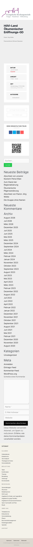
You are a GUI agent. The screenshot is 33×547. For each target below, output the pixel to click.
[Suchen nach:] (16, 161)
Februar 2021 (9, 336)
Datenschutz (16, 540)
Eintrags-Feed (10, 367)
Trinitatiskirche (6, 511)
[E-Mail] (22, 132)
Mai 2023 (8, 279)
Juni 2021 (8, 330)
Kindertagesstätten (7, 522)
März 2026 (8, 224)
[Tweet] (14, 132)
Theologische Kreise (7, 461)
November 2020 (11, 343)
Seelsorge (4, 478)
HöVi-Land (5, 494)
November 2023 (11, 262)
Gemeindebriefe (6, 463)
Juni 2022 (8, 301)
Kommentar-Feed (11, 371)
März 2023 (8, 285)
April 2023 (8, 282)
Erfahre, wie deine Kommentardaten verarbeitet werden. (14, 436)
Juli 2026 (8, 221)
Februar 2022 (10, 307)
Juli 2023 (8, 275)
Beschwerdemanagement (9, 520)
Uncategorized (10, 355)
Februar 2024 (10, 256)
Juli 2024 (8, 250)
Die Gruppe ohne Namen (14, 200)
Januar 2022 (9, 311)
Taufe (3, 469)
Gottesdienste (5, 454)
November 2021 (11, 317)
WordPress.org (10, 374)
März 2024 (8, 253)
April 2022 (8, 304)
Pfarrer (4, 518)
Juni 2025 (8, 234)
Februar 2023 (10, 288)
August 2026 (9, 218)
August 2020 (9, 346)
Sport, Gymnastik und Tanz (9, 503)
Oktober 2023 (10, 266)
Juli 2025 (8, 230)
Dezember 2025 (11, 227)
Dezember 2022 (11, 291)
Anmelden (8, 364)
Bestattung (5, 476)
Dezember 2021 (11, 314)
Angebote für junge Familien (9, 498)
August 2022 (9, 295)
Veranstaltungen (6, 487)
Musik (3, 505)
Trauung (4, 474)
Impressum (9, 540)
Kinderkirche (5, 456)
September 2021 (11, 323)
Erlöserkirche (5, 514)
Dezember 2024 (11, 243)
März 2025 (8, 240)
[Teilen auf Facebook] (10, 132)
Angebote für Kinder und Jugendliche (12, 496)
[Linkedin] (18, 132)
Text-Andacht (5, 458)
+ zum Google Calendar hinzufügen (17, 110)
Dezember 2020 (11, 339)
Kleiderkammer (6, 492)
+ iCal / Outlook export (17, 115)
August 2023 (9, 272)
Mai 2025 (8, 237)
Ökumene (4, 489)
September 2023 (11, 269)
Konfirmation (5, 472)
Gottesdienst (15, 97)
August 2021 (9, 327)
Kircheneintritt (5, 480)
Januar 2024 (9, 259)
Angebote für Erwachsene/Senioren (11, 500)
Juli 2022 (8, 298)
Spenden (4, 525)
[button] (15, 3)
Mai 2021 (8, 333)
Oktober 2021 (10, 320)
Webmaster (24, 540)
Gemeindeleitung (6, 516)
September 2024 (11, 246)
